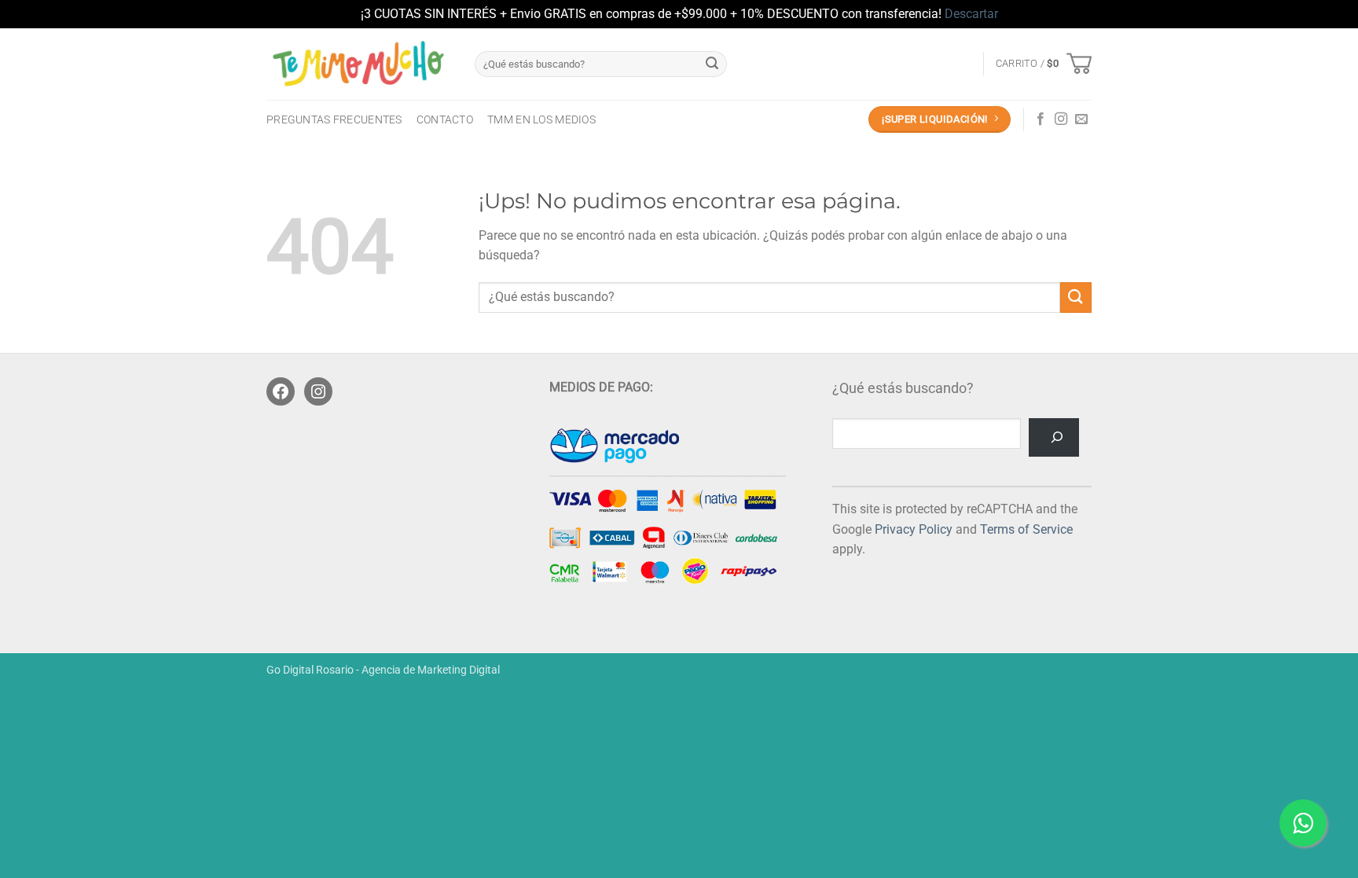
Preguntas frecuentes (334, 120)
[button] (1044, 63)
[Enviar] (712, 63)
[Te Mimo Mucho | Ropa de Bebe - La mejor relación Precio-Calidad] (358, 63)
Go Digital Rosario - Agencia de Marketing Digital (383, 670)
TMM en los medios (541, 120)
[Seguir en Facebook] (1040, 119)
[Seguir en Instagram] (1061, 119)
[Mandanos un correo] (1081, 119)
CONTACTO (445, 120)
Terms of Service (1026, 529)
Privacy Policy (913, 529)
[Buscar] (1054, 437)
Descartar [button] (971, 13)
